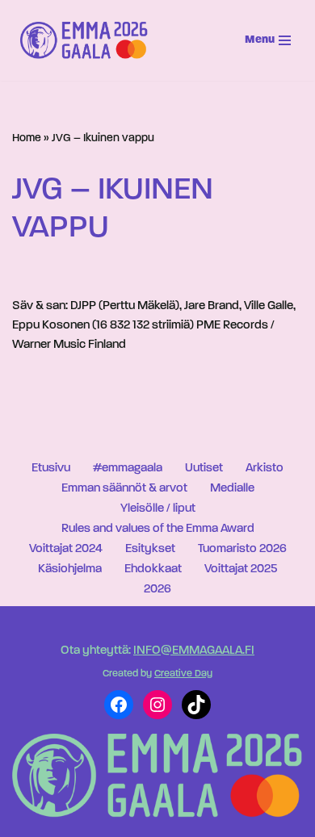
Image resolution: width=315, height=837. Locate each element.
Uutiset (204, 468)
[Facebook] (118, 704)
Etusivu (51, 468)
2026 (157, 590)
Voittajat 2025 (240, 569)
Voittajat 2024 (66, 549)
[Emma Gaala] (88, 40)
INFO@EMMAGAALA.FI (193, 651)
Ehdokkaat (153, 569)
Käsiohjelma (70, 569)
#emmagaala (127, 468)
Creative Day (183, 674)
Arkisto (265, 468)
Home (26, 138)
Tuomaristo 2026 (242, 549)
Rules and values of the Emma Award (157, 529)
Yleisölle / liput (157, 509)
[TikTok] (196, 704)
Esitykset (150, 549)
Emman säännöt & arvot (124, 489)
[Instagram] (157, 704)
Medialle (232, 489)
